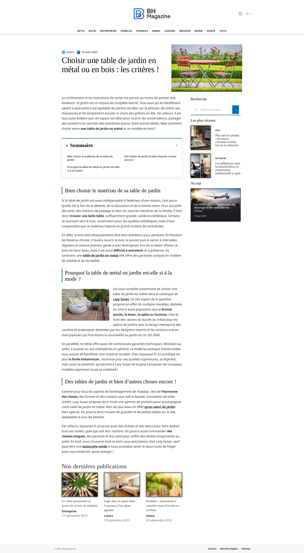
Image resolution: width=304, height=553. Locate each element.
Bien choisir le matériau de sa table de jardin (90, 158)
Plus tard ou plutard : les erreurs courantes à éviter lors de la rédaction (227, 140)
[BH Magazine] (152, 13)
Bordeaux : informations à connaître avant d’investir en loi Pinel (162, 505)
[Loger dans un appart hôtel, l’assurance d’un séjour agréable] (122, 485)
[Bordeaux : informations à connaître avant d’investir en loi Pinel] (164, 485)
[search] (240, 13)
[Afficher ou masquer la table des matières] (135, 145)
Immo (150, 515)
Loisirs (108, 515)
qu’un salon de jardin (159, 407)
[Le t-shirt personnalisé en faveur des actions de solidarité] (80, 485)
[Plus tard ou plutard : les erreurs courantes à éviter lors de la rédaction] (200, 138)
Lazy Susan (121, 299)
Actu (217, 130)
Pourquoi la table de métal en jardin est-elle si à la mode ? (93, 168)
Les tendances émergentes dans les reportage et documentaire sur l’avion (214, 208)
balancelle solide (94, 446)
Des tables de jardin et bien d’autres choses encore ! (150, 158)
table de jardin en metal (100, 255)
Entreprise (69, 511)
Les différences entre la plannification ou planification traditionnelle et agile (228, 168)
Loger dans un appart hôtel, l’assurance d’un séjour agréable (120, 505)
